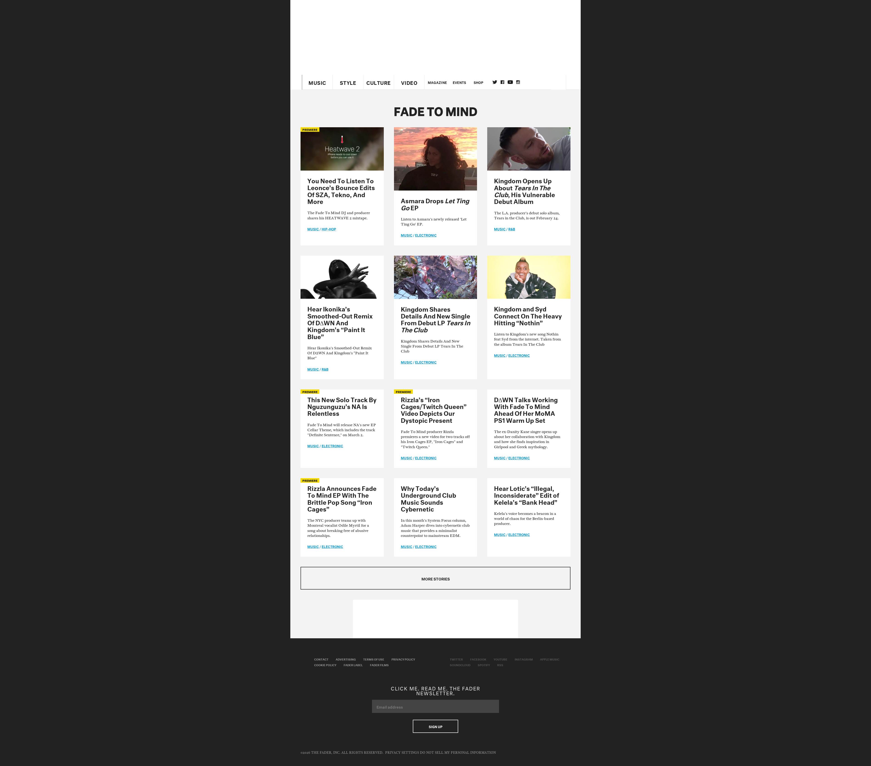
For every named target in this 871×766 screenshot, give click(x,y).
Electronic (426, 234)
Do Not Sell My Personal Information (458, 753)
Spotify (484, 664)
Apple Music (549, 659)
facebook (502, 82)
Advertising (346, 659)
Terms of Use (373, 659)
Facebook (478, 659)
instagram (518, 82)
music (313, 228)
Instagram (524, 659)
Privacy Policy (403, 659)
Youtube (500, 659)
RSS (500, 664)
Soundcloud (460, 664)
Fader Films (379, 664)
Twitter (494, 82)
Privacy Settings (402, 753)
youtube (510, 82)
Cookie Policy (325, 664)
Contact (321, 659)
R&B (511, 228)
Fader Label (353, 664)
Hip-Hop (329, 228)
